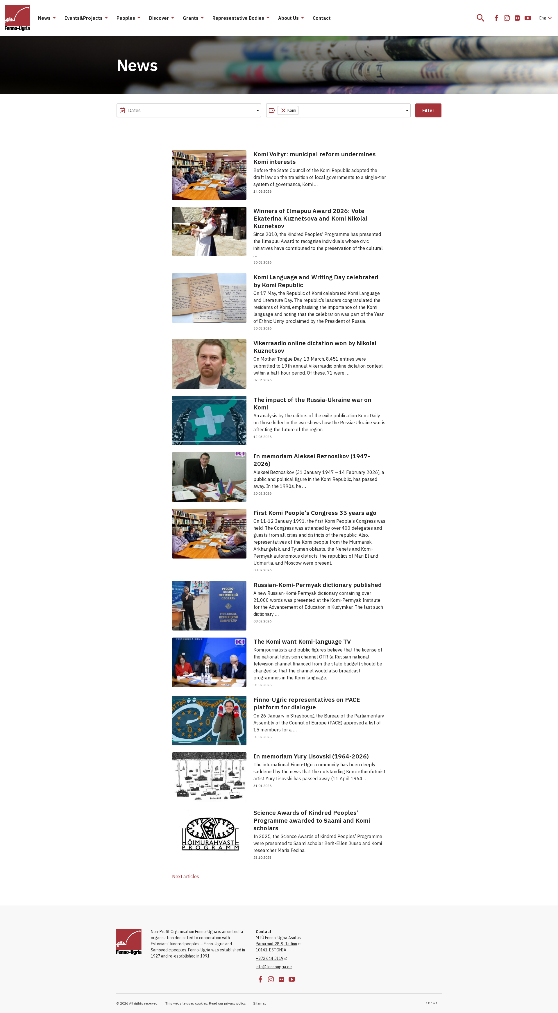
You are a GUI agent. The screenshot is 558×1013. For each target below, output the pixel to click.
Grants (190, 18)
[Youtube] (527, 18)
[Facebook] (496, 18)
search (480, 18)
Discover (159, 18)
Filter (428, 110)
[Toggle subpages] (54, 18)
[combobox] (338, 110)
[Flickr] (517, 18)
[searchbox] (327, 110)
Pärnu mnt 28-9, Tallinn (276, 943)
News (44, 18)
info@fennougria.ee (274, 966)
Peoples (126, 18)
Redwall (434, 1003)
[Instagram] (507, 18)
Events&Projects (84, 18)
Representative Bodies (238, 18)
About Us (288, 18)
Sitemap (260, 1003)
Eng (546, 18)
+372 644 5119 (269, 958)
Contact (322, 18)
